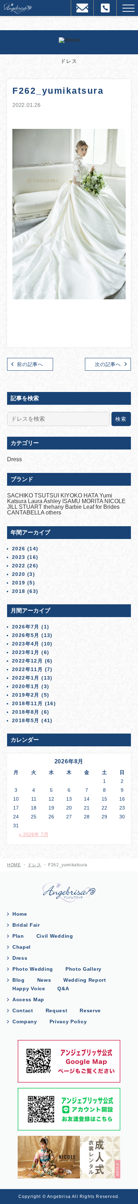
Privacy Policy (68, 1021)
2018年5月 (26, 720)
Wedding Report (84, 980)
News (44, 980)
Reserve (90, 1010)
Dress (14, 459)
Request (57, 1010)
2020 (18, 574)
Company (24, 1021)
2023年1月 (26, 652)
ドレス (34, 864)
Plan (18, 936)
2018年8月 (26, 712)
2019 (18, 582)
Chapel (21, 947)
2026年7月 (26, 627)
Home (19, 914)
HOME (14, 864)
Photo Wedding (32, 969)
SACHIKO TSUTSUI (34, 495)
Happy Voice (28, 988)
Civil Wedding (54, 936)
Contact (22, 1010)
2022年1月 (26, 678)
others (53, 513)
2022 (18, 565)
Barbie (74, 507)
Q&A (63, 988)
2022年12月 (27, 661)
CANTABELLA (26, 513)
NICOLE (115, 501)
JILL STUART (25, 507)
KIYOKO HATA (80, 495)
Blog (18, 980)
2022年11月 (27, 669)
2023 (18, 557)
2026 (18, 548)
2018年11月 (27, 703)
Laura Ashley (45, 501)
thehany (54, 507)
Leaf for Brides (101, 507)
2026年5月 (26, 635)
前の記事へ (30, 364)
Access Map (28, 999)
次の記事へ (108, 364)
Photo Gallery (83, 969)
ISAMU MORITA (83, 501)
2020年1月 (26, 686)
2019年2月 (26, 695)
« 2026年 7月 (33, 834)
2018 (18, 591)
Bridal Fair (26, 925)
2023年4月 (26, 644)
